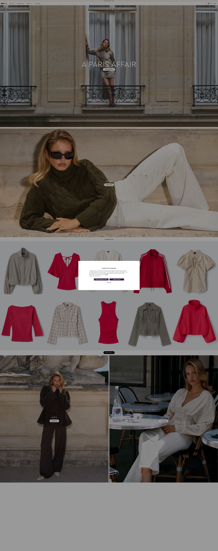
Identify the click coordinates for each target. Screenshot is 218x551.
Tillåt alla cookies (116, 279)
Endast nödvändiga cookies (101, 279)
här (107, 274)
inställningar (109, 282)
